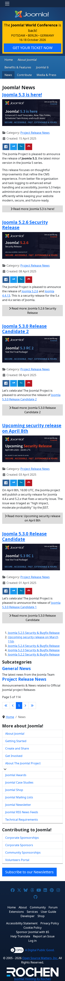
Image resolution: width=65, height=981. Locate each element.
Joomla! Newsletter (18, 805)
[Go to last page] (32, 705)
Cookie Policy (32, 928)
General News (16, 668)
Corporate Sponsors (19, 845)
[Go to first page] (6, 705)
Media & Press (46, 75)
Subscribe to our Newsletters (29, 872)
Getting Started (15, 741)
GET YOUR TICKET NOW (33, 47)
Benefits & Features (18, 67)
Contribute (24, 75)
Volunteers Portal (17, 860)
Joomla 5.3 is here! (22, 95)
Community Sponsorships (23, 852)
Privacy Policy (49, 923)
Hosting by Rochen (32, 979)
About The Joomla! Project (23, 763)
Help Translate (20, 936)
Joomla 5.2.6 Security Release (25, 224)
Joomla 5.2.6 (30, 291)
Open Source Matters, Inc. (40, 958)
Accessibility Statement (22, 923)
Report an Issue (44, 936)
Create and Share (17, 748)
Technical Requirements (21, 820)
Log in (32, 941)
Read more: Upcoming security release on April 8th (33, 518)
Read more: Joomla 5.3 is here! (33, 209)
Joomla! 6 (42, 67)
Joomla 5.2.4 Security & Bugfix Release (34, 646)
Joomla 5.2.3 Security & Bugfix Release (34, 650)
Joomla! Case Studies (19, 782)
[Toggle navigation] (7, 3)
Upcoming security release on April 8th (31, 428)
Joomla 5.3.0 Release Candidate (24, 536)
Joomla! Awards (15, 775)
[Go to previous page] (13, 705)
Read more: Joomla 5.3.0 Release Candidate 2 (33, 410)
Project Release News (35, 133)
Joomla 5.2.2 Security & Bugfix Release (34, 654)
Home (9, 60)
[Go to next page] (25, 705)
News (8, 75)
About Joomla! (27, 60)
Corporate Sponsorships (22, 838)
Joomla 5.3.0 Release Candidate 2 (24, 328)
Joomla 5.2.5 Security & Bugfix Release (34, 633)
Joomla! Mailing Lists (19, 797)
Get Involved (13, 756)
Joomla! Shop (14, 790)
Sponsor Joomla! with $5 (32, 932)
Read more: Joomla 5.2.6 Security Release (33, 310)
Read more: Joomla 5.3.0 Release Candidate (33, 618)
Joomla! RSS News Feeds (21, 812)
